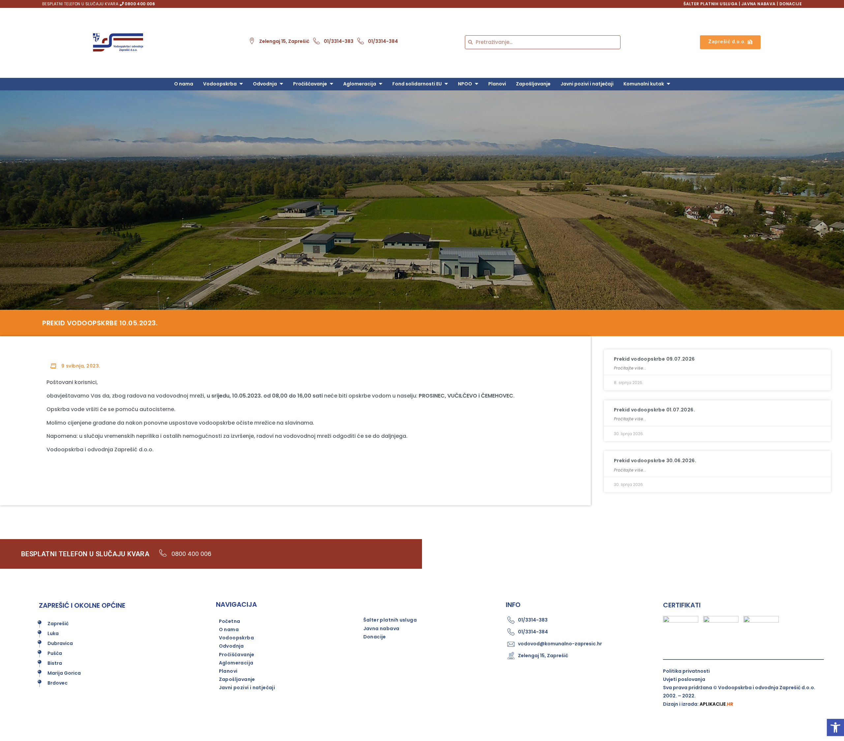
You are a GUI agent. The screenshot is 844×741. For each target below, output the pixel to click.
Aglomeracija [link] (359, 84)
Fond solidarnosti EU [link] (417, 84)
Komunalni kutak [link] (643, 84)
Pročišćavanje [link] (310, 84)
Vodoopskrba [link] (220, 84)
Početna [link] (229, 621)
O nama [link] (183, 84)
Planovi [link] (497, 84)
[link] (835, 727)
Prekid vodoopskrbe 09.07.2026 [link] (654, 359)
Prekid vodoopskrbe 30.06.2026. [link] (655, 460)
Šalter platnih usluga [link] (390, 620)
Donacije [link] (374, 636)
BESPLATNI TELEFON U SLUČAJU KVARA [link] (98, 4)
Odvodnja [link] (265, 84)
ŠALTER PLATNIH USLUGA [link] (710, 4)
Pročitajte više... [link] (630, 368)
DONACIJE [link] (790, 4)
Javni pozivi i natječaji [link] (587, 84)
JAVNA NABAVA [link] (758, 4)
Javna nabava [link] (381, 628)
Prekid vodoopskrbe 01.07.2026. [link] (654, 409)
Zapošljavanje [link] (533, 84)
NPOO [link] (465, 84)
